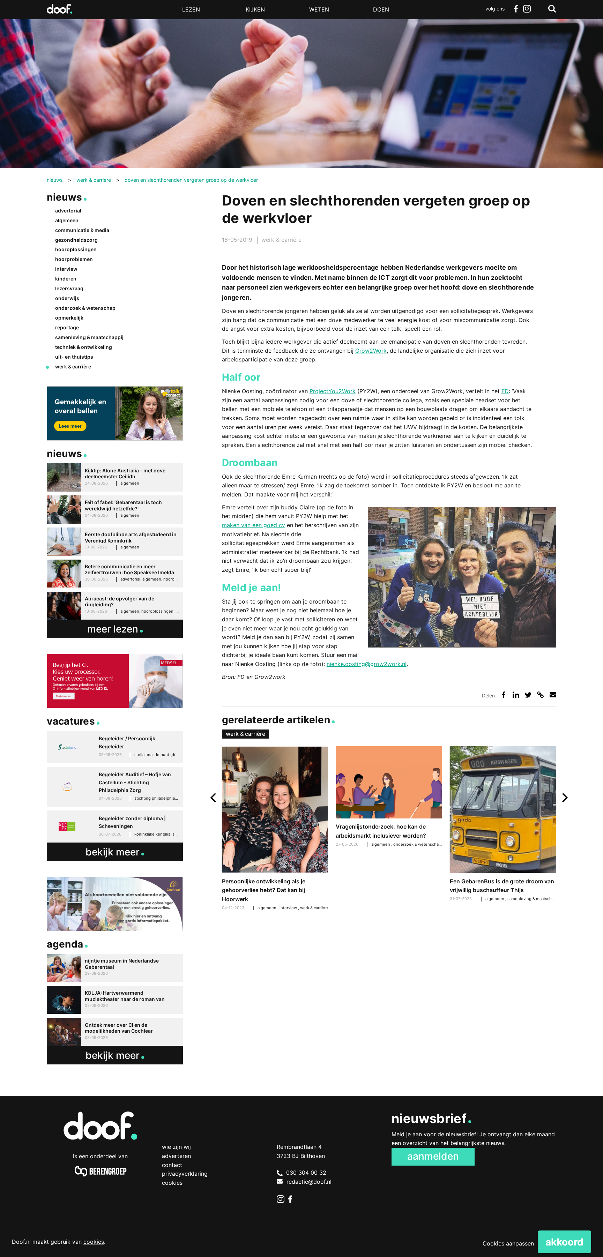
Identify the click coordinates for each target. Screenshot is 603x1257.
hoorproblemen (74, 259)
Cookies (172, 1182)
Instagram (527, 9)
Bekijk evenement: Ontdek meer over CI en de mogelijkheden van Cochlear (115, 1032)
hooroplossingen (76, 249)
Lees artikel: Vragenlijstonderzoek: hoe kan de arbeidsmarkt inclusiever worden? (389, 797)
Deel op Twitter (528, 694)
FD (505, 391)
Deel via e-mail (553, 694)
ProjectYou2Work (333, 391)
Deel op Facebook (503, 694)
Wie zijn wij (176, 1146)
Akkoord (564, 1242)
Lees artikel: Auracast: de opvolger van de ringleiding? (115, 606)
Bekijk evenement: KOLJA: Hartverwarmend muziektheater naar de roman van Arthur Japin (115, 1000)
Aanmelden (433, 1156)
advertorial (68, 211)
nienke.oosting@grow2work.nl (367, 663)
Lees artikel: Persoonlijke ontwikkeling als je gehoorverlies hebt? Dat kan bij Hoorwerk (275, 829)
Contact (172, 1164)
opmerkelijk (69, 318)
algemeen (381, 844)
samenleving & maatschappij (534, 898)
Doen (381, 9)
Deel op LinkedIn (516, 694)
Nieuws (64, 197)
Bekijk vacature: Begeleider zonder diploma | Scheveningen (115, 826)
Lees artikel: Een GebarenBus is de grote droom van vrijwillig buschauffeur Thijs (503, 824)
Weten (319, 9)
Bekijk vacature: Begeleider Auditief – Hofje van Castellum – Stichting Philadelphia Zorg (115, 787)
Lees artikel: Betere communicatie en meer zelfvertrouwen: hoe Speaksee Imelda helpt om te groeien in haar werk (115, 574)
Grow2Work (371, 350)
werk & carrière (281, 239)
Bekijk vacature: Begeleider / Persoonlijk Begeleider (115, 747)
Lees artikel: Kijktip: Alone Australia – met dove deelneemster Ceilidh (115, 477)
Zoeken (552, 9)
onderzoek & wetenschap (417, 844)
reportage (67, 327)
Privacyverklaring (185, 1173)
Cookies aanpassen (508, 1243)
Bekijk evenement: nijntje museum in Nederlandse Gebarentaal (115, 968)
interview (289, 907)
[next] (564, 798)
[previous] (214, 798)
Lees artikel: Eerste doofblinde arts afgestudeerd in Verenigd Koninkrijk (115, 542)
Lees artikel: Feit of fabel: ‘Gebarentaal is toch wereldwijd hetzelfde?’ (115, 509)
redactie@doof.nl (309, 1181)
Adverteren (176, 1155)
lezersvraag (69, 288)
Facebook (516, 9)
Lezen (191, 9)
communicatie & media (82, 230)
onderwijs (67, 298)
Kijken (255, 9)
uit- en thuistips (74, 357)
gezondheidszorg (76, 240)
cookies (93, 1241)
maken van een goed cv (253, 525)
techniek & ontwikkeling (83, 347)
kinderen (65, 279)
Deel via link (540, 694)
